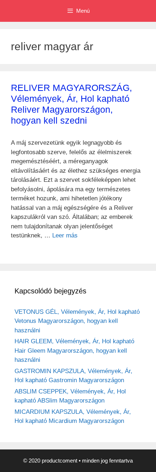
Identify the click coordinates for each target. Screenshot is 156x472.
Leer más (65, 235)
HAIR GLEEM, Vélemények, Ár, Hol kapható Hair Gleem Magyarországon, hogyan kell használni (74, 350)
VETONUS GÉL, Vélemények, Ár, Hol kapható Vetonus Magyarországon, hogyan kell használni (77, 321)
